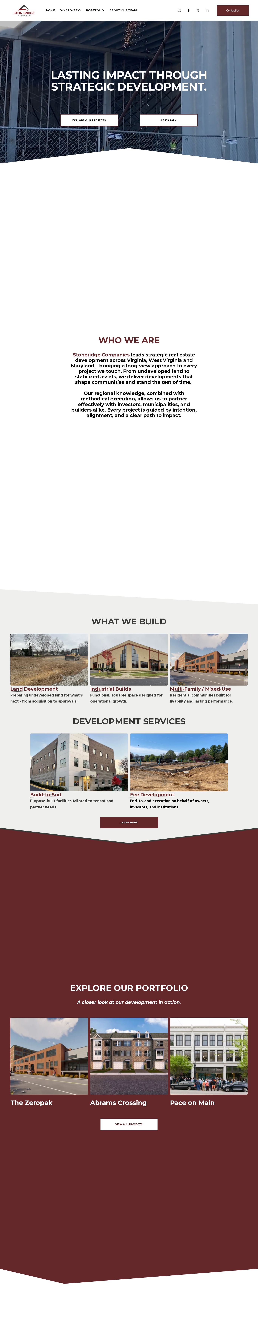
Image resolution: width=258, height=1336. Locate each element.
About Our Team (123, 10)
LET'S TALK (169, 120)
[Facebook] (189, 10)
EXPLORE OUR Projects (89, 120)
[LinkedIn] (207, 10)
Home (50, 10)
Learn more (129, 822)
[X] (198, 10)
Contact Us (233, 10)
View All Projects (129, 1124)
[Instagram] (179, 10)
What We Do (70, 10)
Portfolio (95, 10)
